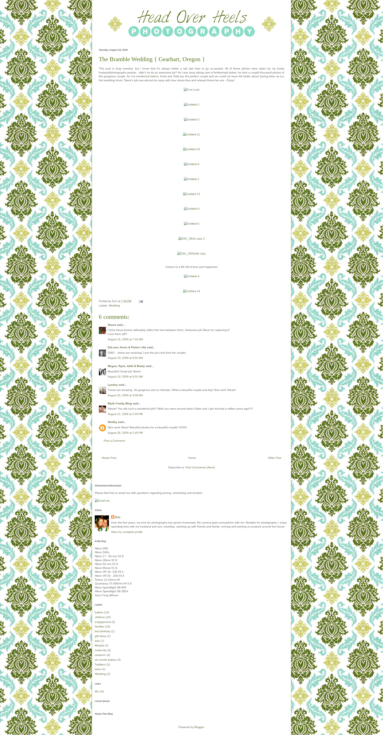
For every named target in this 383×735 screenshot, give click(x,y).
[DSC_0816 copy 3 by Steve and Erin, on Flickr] (191, 238)
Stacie (112, 324)
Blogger (199, 727)
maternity (101, 650)
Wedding (114, 305)
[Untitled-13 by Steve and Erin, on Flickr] (192, 194)
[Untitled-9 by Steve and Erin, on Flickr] (191, 208)
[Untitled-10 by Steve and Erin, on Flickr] (192, 149)
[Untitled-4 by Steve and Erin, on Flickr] (191, 276)
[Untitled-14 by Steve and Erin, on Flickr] (192, 291)
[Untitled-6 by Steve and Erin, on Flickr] (191, 164)
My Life (99, 691)
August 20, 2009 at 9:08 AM (125, 395)
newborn (100, 655)
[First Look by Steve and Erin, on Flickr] (191, 89)
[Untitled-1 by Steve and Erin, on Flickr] (191, 179)
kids (97, 640)
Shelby (112, 422)
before (154, 76)
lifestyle (99, 645)
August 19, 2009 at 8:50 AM (125, 357)
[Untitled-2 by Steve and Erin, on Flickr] (191, 104)
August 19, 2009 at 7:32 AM (125, 339)
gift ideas (100, 636)
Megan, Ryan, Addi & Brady (126, 366)
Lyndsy (113, 384)
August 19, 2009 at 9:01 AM (125, 376)
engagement (103, 621)
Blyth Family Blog (120, 403)
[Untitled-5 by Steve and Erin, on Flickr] (191, 223)
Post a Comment (114, 440)
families (99, 626)
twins (98, 669)
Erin (117, 517)
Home (192, 457)
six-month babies (105, 659)
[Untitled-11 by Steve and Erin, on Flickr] (191, 134)
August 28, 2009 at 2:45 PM (125, 432)
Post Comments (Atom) (200, 467)
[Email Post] (140, 301)
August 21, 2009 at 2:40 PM (125, 414)
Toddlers (100, 664)
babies (99, 612)
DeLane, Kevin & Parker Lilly (127, 347)
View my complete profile (127, 531)
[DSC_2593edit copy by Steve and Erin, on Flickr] (191, 253)
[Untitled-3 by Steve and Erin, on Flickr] (191, 119)
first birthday (102, 631)
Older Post (274, 457)
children (100, 617)
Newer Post (109, 457)
